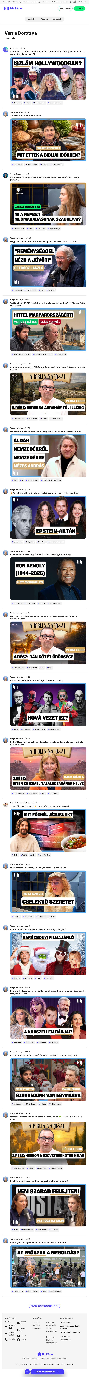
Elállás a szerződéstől (59, 2)
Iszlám (27, 103)
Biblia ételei (17, 164)
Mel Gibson (41, 1042)
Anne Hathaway (39, 103)
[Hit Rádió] (5, 50)
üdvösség (51, 290)
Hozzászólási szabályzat (70, 1332)
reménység (17, 290)
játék (32, 855)
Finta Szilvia (28, 916)
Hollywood (16, 103)
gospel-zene (30, 603)
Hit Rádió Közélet (11, 1333)
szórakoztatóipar (55, 103)
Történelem (53, 793)
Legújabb (31, 19)
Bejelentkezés (65, 8)
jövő (41, 290)
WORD (24, 855)
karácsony (27, 978)
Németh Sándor (35, 1364)
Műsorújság (17, 2)
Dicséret (41, 603)
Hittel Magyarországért (21, 354)
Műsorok (44, 19)
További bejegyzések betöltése (44, 1306)
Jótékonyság (41, 916)
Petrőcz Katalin (27, 1230)
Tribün (23, 1335)
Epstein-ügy (17, 542)
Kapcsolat (46, 2)
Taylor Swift (29, 1042)
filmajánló (16, 978)
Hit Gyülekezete (39, 354)
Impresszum (65, 1336)
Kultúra (38, 978)
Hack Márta (32, 793)
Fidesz (30, 229)
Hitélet (15, 855)
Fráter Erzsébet (31, 164)
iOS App (26, 2)
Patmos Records (67, 1364)
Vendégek (57, 19)
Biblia (49, 667)
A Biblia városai (18, 418)
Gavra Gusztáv (16, 174)
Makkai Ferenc (55, 1104)
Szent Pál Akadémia (51, 1364)
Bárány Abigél (53, 729)
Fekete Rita (23, 1323)
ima (50, 354)
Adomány (16, 916)
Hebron (30, 1168)
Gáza (43, 1291)
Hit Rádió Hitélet (11, 1326)
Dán (42, 667)
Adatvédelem (65, 1339)
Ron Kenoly (17, 603)
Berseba (43, 418)
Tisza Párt (40, 229)
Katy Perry (53, 1042)
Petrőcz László (30, 290)
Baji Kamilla (48, 978)
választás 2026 (18, 229)
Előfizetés (79, 8)
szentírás (44, 164)
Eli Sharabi (53, 1230)
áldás (14, 480)
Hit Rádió (14, 48)
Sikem (42, 793)
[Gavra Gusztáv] (5, 175)
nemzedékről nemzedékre (51, 480)
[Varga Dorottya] (5, 114)
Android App (36, 2)
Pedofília (41, 542)
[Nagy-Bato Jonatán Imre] (5, 804)
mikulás (42, 1104)
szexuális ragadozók (55, 542)
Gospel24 (6, 2)
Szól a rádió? (65, 1322)
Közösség (16, 1104)
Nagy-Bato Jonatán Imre (20, 803)
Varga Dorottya (16, 112)
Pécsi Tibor (32, 418)
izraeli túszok (41, 1230)
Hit (21, 480)
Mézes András (32, 480)
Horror (15, 729)
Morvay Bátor (60, 354)
